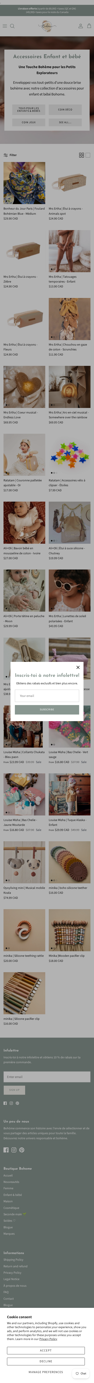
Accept (46, 1350)
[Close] (78, 667)
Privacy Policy (48, 1339)
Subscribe (47, 709)
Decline (46, 1361)
